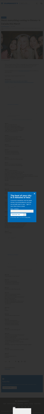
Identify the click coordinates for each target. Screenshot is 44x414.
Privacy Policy (27, 217)
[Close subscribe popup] (34, 193)
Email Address (15, 208)
